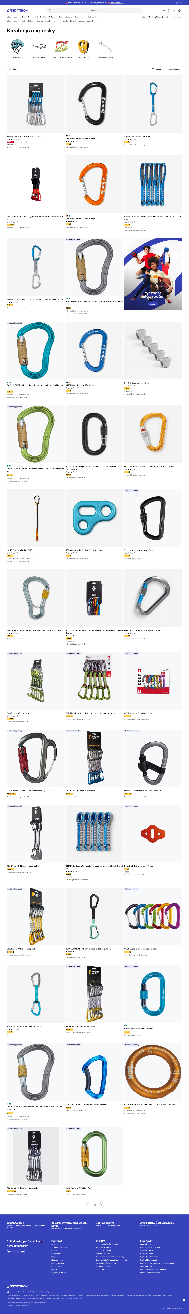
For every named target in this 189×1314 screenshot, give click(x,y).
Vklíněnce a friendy (105, 57)
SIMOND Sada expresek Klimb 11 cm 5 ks (25, 136)
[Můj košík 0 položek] (179, 10)
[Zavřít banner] (180, 2)
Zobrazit (153, 304)
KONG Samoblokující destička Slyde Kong (84, 550)
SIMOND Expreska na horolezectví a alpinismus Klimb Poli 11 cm (35, 299)
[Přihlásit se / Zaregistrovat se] (174, 10)
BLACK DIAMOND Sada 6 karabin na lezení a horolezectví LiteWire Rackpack (94, 631)
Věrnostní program (173, 17)
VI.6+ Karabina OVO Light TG (78, 1188)
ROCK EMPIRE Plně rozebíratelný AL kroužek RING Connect (150, 1104)
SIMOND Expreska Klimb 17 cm (137, 136)
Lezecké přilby (17, 57)
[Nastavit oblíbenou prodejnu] (163, 10)
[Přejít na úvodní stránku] (17, 10)
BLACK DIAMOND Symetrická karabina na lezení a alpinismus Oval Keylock (92, 467)
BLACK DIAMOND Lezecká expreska (22, 866)
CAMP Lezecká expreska (18, 713)
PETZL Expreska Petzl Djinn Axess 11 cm (24, 1026)
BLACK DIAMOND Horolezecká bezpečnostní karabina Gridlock (35, 630)
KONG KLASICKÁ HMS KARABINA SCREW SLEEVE (145, 630)
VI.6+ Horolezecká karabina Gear (138, 550)
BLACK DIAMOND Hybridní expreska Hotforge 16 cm (88, 949)
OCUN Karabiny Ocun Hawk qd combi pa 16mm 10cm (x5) (91, 713)
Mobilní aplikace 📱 (155, 17)
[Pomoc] (169, 10)
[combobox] (175, 69)
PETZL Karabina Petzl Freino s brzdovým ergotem (28, 791)
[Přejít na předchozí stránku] (87, 1204)
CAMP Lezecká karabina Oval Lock (139, 1029)
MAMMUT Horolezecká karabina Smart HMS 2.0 (145, 791)
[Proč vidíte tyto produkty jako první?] (153, 69)
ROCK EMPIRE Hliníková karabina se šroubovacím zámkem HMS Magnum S (35, 1108)
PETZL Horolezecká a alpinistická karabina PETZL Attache (149, 466)
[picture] (36, 104)
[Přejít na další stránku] (101, 1204)
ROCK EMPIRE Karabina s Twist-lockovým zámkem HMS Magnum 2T (94, 302)
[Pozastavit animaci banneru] (176, 2)
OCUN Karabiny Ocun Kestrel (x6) (138, 713)
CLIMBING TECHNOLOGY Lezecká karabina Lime (87, 1104)
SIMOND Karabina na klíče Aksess (80, 139)
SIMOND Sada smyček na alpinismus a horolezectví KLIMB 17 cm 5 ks (152, 217)
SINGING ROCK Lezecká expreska (80, 791)
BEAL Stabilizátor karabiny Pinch (138, 866)
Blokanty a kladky (83, 57)
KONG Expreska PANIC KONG (19, 550)
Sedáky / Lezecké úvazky (62, 57)
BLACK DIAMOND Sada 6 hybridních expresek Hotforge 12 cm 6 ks (35, 217)
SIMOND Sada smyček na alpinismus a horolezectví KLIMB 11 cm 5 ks (94, 867)
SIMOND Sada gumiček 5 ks (136, 383)
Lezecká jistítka (39, 57)
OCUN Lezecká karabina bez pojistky (140, 949)
